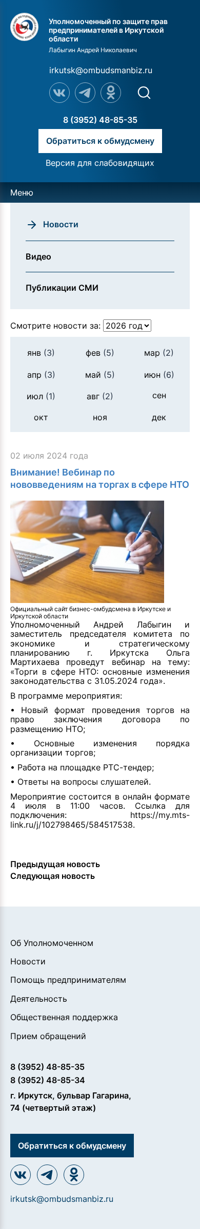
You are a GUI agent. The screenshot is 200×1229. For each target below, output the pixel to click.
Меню (21, 192)
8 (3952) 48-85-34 (47, 1080)
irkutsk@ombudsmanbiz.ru (100, 70)
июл (41, 396)
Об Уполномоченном (51, 943)
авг (100, 396)
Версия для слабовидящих (100, 163)
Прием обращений (48, 1036)
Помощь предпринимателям (68, 980)
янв (41, 353)
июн (159, 375)
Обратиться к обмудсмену (100, 141)
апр (41, 375)
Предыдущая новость (55, 864)
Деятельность (38, 999)
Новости (28, 961)
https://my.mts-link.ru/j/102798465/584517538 (100, 819)
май (100, 375)
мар (159, 353)
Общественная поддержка (64, 1017)
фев (100, 353)
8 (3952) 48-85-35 (100, 120)
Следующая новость (52, 876)
